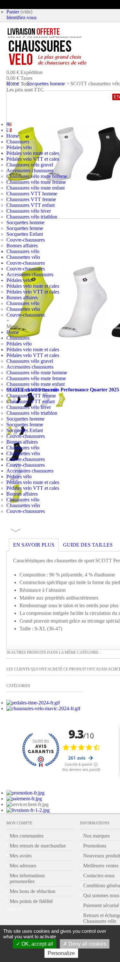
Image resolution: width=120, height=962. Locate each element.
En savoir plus (33, 545)
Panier (12, 11)
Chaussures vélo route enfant (35, 188)
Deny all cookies (86, 944)
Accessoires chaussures (29, 170)
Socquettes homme (25, 222)
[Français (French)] (9, 130)
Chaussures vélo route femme (36, 182)
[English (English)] (9, 124)
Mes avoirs (21, 855)
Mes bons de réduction (32, 891)
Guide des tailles (88, 545)
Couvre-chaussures (25, 240)
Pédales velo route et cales (32, 153)
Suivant (16, 530)
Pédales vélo (19, 147)
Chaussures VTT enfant (30, 205)
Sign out (14, 908)
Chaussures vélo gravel (29, 164)
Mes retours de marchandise (38, 845)
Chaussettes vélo (23, 257)
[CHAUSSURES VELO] (61, 53)
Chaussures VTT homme (31, 193)
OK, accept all (36, 944)
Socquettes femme (24, 228)
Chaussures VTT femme (31, 199)
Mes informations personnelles (27, 878)
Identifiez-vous (21, 17)
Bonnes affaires (22, 245)
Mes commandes (27, 836)
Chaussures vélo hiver (28, 211)
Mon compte (19, 823)
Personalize (61, 953)
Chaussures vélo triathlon (31, 216)
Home (12, 136)
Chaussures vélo (22, 251)
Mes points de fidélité (31, 901)
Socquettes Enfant (24, 234)
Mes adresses (23, 865)
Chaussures (17, 141)
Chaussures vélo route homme (36, 176)
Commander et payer (66, 103)
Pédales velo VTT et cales (32, 159)
